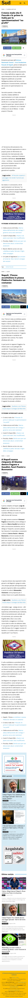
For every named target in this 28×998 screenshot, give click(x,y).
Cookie (17, 977)
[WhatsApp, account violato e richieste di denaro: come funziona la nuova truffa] (14, 940)
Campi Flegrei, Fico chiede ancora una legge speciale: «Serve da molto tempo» (14, 796)
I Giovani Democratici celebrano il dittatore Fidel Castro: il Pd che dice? (14, 828)
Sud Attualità (5, 953)
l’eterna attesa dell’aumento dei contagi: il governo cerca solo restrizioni (13, 230)
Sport (3, 895)
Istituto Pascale (9, 267)
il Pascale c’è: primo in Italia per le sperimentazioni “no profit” (14, 420)
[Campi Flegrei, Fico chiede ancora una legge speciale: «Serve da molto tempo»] (14, 786)
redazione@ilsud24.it (14, 987)
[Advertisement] (14, 130)
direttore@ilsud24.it (22, 982)
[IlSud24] (12, 3)
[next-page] (5, 842)
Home (2, 9)
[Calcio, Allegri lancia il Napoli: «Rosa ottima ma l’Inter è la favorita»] (14, 883)
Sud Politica (5, 800)
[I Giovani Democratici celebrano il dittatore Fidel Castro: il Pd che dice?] (14, 817)
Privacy (13, 977)
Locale (8, 271)
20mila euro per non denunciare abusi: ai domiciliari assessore (14, 243)
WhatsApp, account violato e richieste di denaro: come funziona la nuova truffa (14, 949)
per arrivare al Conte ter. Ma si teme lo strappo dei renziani (14, 259)
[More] (23, 47)
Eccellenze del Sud (11, 9)
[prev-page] (3, 842)
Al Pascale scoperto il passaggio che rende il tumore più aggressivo (13, 178)
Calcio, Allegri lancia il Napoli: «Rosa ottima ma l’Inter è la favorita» (13, 892)
